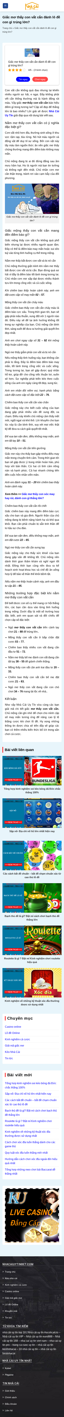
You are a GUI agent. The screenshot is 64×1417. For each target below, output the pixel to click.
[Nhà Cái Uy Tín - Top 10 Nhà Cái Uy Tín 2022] (32, 5)
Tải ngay (23, 79)
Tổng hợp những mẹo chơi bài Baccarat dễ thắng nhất (30, 1171)
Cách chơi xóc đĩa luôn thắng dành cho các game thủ (30, 1144)
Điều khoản (11, 1404)
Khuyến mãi (11, 1311)
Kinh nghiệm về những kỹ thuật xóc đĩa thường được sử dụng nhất (32, 1002)
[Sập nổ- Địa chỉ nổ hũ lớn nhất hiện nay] (32, 813)
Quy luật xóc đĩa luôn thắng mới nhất (26, 1152)
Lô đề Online (12, 1033)
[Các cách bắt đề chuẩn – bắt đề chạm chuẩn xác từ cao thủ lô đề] (32, 855)
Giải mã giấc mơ (14, 1045)
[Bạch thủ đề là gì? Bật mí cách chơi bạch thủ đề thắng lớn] (32, 897)
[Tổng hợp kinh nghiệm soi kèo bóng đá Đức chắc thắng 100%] (32, 770)
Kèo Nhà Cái (12, 1052)
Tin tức (9, 1058)
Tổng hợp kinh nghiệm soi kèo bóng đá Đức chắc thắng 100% (32, 790)
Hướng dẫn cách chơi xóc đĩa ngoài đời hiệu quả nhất (31, 1161)
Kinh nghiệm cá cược (17, 1039)
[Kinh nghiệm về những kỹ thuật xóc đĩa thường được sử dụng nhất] (32, 982)
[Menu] (5, 6)
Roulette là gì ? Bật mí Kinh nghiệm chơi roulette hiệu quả (32, 960)
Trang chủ (7, 28)
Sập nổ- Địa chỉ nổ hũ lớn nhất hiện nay (32, 831)
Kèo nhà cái (11, 1278)
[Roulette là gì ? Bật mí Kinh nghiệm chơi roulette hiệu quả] (32, 940)
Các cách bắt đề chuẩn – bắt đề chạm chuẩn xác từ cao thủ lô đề (32, 875)
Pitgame (9, 1374)
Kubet (8, 1368)
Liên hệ (9, 1410)
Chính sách (11, 1397)
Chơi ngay (40, 79)
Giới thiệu (10, 1390)
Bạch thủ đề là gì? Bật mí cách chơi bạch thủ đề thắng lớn (32, 918)
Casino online (13, 1026)
